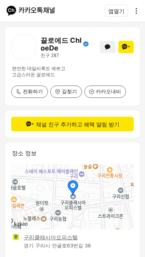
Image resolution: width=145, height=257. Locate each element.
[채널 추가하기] (126, 47)
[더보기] (134, 10)
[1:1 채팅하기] (107, 47)
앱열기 (116, 11)
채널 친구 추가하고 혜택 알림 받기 (77, 124)
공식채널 (86, 44)
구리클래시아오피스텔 (51, 237)
